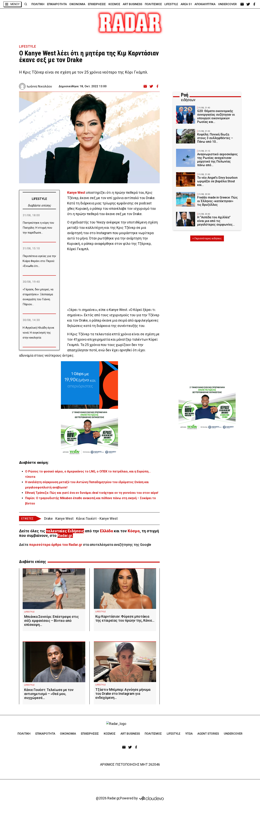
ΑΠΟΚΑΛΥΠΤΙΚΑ (205, 4)
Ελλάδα (106, 531)
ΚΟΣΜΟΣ (114, 4)
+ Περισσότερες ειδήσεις (207, 238)
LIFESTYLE (171, 4)
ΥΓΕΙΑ (189, 733)
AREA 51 (186, 4)
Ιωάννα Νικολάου (39, 86)
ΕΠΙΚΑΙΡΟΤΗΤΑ (57, 4)
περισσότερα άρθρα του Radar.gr (55, 545)
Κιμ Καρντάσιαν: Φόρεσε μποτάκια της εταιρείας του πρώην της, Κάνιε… (124, 618)
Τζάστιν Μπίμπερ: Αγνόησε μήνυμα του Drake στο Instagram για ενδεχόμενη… (122, 694)
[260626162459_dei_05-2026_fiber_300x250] (89, 385)
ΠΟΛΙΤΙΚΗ (37, 4)
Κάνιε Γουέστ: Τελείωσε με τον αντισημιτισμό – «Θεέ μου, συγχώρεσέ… (48, 694)
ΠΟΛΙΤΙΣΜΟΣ (153, 4)
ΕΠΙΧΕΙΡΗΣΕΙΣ (97, 4)
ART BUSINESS (132, 4)
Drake (48, 518)
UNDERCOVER (227, 4)
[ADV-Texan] (89, 432)
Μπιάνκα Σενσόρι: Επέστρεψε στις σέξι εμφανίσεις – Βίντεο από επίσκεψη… (51, 621)
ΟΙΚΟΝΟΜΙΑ (77, 4)
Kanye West (76, 193)
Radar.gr (64, 535)
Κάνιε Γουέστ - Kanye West (97, 518)
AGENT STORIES (208, 733)
